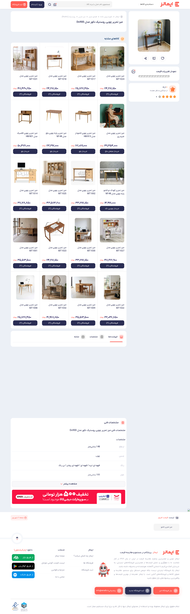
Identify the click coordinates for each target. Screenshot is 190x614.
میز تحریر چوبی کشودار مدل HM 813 (85, 135)
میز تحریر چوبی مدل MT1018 (57, 78)
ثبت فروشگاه (87, 570)
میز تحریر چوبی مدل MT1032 (57, 306)
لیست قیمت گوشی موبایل (53, 563)
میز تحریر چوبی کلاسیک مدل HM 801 (27, 135)
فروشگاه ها (88, 563)
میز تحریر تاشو (166, 527)
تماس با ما (60, 577)
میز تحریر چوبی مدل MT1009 (86, 306)
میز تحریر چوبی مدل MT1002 (86, 192)
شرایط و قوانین (58, 570)
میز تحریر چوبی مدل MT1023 (57, 249)
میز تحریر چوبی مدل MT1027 (115, 249)
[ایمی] (104, 569)
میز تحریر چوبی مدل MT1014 (28, 192)
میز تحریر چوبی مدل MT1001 (28, 249)
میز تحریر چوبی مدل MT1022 (115, 306)
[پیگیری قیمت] (162, 58)
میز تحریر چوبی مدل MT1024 (115, 78)
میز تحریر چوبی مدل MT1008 (28, 306)
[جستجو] (50, 4)
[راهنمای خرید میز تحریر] (154, 58)
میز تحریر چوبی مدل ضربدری (115, 135)
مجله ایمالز (60, 556)
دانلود (23, 549)
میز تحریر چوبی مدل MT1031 (28, 78)
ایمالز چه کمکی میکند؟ (83, 556)
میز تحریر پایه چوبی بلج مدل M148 (56, 135)
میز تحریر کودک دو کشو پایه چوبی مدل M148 (114, 192)
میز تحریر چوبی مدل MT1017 (86, 78)
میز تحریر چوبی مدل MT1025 (57, 192)
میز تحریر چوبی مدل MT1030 (86, 249)
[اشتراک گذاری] (145, 58)
